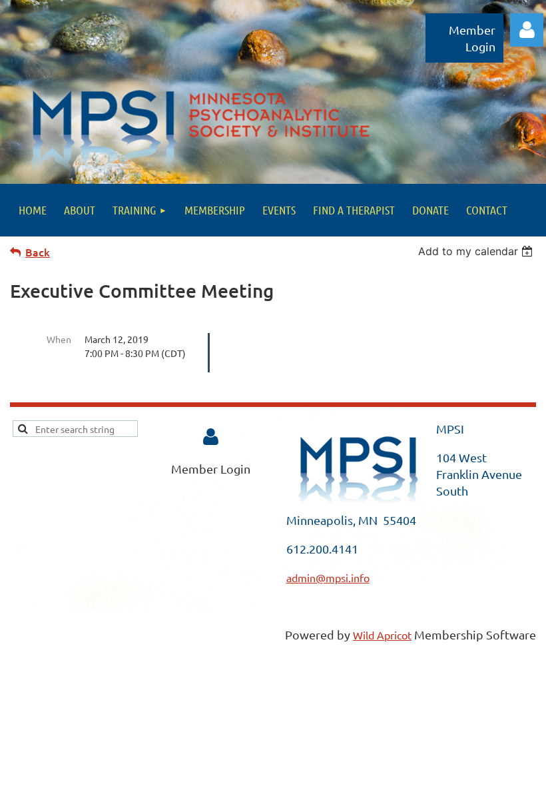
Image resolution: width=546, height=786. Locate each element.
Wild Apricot (382, 634)
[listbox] (477, 251)
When (59, 339)
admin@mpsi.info (328, 577)
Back (37, 251)
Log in (526, 30)
